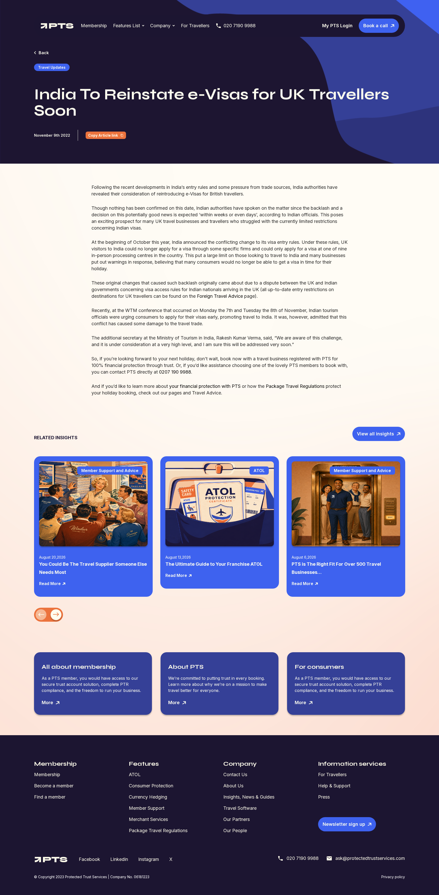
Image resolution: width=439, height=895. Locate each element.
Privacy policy (393, 877)
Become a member (53, 785)
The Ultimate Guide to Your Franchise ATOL (213, 564)
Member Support (146, 808)
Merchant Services (148, 819)
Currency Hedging (148, 797)
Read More (50, 583)
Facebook (89, 859)
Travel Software (240, 808)
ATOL (135, 774)
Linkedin (119, 859)
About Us (233, 785)
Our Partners (236, 819)
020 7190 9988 (240, 25)
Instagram (148, 859)
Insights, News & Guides (248, 797)
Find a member (49, 797)
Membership (94, 25)
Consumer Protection (151, 785)
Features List (126, 25)
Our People (235, 830)
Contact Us (235, 774)
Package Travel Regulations (158, 830)
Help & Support (334, 785)
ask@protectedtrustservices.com (370, 858)
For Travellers (195, 25)
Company (160, 25)
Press (324, 797)
